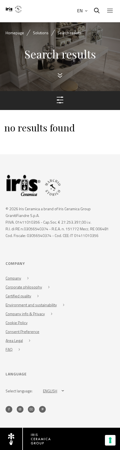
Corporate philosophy (24, 287)
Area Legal (14, 340)
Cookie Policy (17, 323)
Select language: (19, 391)
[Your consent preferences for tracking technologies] (110, 440)
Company (13, 278)
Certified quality (18, 296)
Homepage (15, 33)
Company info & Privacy (25, 314)
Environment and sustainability (31, 305)
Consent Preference (22, 331)
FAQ (9, 349)
